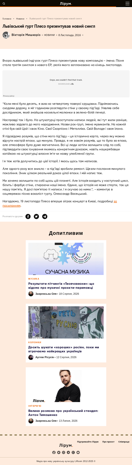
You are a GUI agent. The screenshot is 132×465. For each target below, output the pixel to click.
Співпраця (123, 441)
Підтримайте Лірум (88, 441)
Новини (49, 35)
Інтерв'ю (34, 406)
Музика (33, 278)
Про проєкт (108, 441)
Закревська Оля (46, 293)
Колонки (34, 342)
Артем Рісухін (44, 357)
